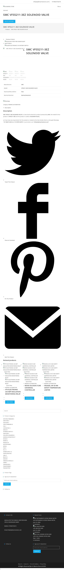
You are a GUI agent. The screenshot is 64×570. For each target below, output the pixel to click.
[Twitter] (3, 492)
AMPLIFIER (5, 420)
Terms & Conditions (34, 564)
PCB (4, 448)
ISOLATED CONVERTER (8, 435)
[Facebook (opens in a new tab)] (6, 2)
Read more (10, 402)
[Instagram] (3, 497)
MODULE (5, 442)
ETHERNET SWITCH (7, 431)
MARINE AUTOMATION (14, 104)
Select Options (9, 21)
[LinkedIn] (3, 499)
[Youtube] (3, 504)
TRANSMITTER (6, 468)
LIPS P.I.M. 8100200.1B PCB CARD (41, 536)
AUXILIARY (5, 422)
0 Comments (36, 524)
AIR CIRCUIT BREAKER (8, 419)
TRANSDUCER (6, 464)
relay (4, 455)
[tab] (33, 108)
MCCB (4, 439)
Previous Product (10, 39)
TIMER (4, 462)
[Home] (3, 29)
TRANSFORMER (6, 466)
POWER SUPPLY (7, 451)
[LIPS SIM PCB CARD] (38, 526)
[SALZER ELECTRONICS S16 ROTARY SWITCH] (16, 45)
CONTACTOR (6, 428)
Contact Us (26, 564)
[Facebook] (3, 495)
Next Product (8, 43)
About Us (20, 564)
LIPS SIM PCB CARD (38, 528)
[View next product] (12, 43)
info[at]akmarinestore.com (14, 530)
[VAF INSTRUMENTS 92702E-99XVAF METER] (44, 518)
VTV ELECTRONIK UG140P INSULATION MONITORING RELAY (13, 391)
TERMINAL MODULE (8, 460)
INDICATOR (5, 433)
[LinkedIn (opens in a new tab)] (13, 2)
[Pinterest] (3, 502)
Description (8, 107)
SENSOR (5, 459)
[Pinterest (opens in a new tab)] (8, 2)
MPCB (4, 446)
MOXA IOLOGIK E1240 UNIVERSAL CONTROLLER (33, 388)
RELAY (4, 457)
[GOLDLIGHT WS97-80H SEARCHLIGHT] (15, 41)
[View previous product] (5, 39)
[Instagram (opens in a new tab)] (11, 2)
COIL (4, 426)
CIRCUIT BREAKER (7, 424)
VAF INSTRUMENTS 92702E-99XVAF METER (44, 520)
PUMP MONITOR (7, 453)
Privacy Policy (43, 564)
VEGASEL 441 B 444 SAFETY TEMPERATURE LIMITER (52, 388)
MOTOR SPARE (6, 444)
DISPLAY (5, 429)
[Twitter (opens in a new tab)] (4, 2)
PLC (4, 449)
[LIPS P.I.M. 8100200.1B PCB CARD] (42, 534)
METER (4, 440)
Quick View (7, 372)
